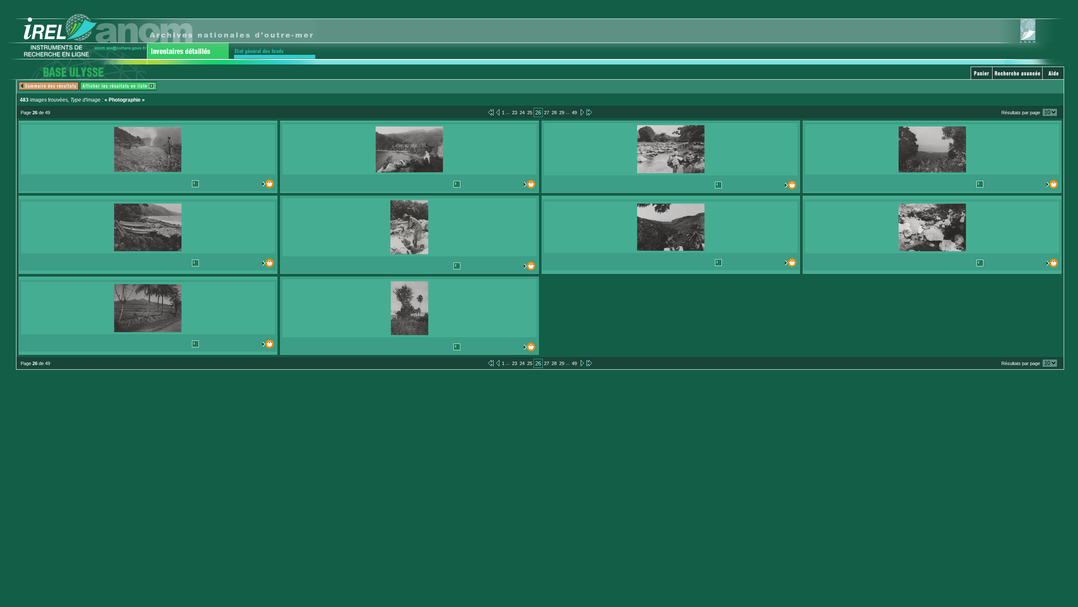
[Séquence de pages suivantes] (589, 112)
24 (522, 112)
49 (574, 112)
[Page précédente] (498, 112)
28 (554, 112)
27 (546, 112)
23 (514, 112)
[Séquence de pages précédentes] (491, 112)
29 (561, 112)
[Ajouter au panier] (258, 184)
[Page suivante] (581, 112)
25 (529, 112)
